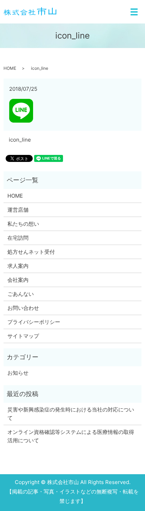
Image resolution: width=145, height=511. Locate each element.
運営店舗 (18, 209)
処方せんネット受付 (31, 251)
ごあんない (20, 294)
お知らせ (18, 372)
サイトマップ (23, 336)
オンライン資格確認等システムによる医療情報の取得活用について (70, 436)
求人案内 (18, 266)
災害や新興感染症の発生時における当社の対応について (70, 413)
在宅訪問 (18, 237)
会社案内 (18, 280)
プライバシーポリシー (33, 322)
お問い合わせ (23, 308)
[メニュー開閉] (134, 11)
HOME (10, 68)
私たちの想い (23, 223)
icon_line (20, 139)
